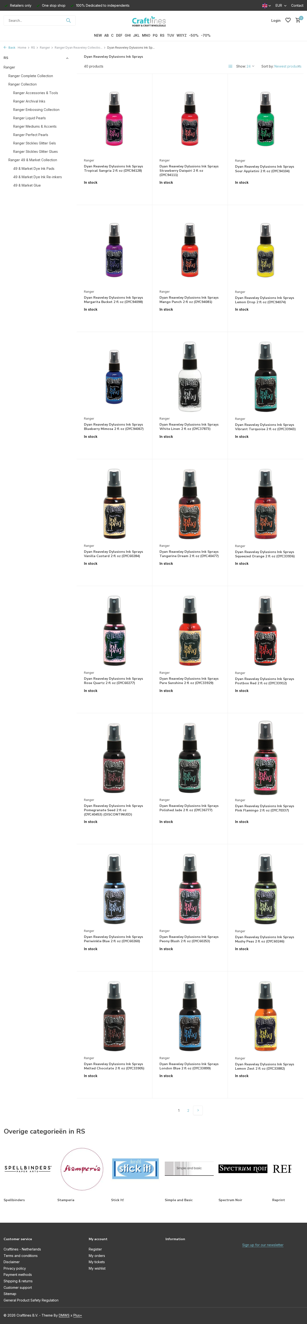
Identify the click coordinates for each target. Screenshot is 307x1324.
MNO (146, 35)
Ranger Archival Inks (29, 101)
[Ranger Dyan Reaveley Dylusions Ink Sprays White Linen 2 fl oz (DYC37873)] (189, 376)
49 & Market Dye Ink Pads (33, 168)
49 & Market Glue (27, 185)
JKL (136, 35)
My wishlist (97, 1268)
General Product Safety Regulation (31, 1300)
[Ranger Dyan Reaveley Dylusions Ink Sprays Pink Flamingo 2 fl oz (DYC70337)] (265, 757)
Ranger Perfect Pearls (30, 134)
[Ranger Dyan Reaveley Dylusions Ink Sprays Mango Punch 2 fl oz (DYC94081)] (189, 249)
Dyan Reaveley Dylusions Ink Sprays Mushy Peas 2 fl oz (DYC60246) (264, 939)
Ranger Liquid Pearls (29, 118)
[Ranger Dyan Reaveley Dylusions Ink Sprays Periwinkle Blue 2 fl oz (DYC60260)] (114, 888)
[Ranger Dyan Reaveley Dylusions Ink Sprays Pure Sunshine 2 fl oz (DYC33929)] (189, 630)
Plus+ (77, 1315)
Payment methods (18, 1275)
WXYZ (182, 35)
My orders (97, 1256)
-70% (206, 35)
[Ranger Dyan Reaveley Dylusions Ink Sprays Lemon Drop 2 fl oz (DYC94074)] (265, 249)
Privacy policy (15, 1268)
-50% (194, 35)
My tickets (97, 1262)
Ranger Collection (22, 84)
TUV (170, 35)
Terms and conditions (21, 1256)
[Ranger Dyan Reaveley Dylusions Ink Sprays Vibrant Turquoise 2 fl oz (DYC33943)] (265, 376)
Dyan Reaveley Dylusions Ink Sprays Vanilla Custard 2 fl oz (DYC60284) (113, 554)
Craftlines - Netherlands (22, 1249)
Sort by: (267, 66)
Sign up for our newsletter (262, 1245)
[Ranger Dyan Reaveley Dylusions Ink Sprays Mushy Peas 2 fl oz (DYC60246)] (265, 888)
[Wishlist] (288, 20)
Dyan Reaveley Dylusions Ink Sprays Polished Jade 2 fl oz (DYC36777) (188, 808)
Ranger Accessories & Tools (35, 93)
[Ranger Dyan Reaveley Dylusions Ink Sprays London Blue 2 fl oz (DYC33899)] (189, 1016)
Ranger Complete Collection (30, 76)
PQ (155, 35)
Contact (297, 5)
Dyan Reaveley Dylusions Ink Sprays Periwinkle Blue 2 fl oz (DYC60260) (113, 939)
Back (11, 47)
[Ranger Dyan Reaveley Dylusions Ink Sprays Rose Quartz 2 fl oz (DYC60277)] (114, 630)
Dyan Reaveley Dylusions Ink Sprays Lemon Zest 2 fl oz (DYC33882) (264, 1066)
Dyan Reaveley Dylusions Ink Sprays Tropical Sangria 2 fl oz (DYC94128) (113, 168)
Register (95, 1249)
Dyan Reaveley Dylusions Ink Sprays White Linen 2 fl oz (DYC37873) (188, 426)
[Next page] (198, 1110)
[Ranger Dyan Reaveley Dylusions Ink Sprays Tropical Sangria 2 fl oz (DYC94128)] (114, 118)
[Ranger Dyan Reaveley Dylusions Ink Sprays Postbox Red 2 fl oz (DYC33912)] (265, 630)
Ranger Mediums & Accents (35, 126)
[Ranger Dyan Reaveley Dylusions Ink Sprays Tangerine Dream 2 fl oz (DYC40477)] (189, 503)
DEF (119, 35)
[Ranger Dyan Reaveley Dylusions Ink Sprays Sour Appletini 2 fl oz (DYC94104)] (265, 118)
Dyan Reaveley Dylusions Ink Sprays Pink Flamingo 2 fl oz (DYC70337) (264, 808)
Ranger (45, 47)
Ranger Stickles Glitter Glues (35, 151)
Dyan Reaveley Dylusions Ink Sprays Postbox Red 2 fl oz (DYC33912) (264, 681)
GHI (128, 35)
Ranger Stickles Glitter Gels (34, 143)
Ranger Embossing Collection (36, 109)
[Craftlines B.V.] (153, 20)
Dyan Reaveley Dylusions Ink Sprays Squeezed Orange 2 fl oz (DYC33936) (265, 554)
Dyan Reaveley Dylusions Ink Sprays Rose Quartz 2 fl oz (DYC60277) (113, 681)
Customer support (18, 1287)
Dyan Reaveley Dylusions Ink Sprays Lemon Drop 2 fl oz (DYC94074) (264, 300)
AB (106, 35)
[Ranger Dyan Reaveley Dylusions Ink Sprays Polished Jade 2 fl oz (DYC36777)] (189, 757)
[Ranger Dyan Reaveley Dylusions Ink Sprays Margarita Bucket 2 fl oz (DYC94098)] (114, 249)
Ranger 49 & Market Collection (32, 160)
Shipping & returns (18, 1281)
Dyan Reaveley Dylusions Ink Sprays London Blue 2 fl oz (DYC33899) (188, 1066)
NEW (98, 35)
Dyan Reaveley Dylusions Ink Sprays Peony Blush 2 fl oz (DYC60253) (188, 939)
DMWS (64, 1315)
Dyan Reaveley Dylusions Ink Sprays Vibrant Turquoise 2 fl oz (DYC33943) (265, 427)
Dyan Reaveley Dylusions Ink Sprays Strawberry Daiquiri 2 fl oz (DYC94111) (188, 170)
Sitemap (10, 1294)
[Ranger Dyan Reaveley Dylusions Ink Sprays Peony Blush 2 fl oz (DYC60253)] (189, 888)
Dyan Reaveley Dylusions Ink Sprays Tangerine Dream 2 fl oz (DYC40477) (189, 554)
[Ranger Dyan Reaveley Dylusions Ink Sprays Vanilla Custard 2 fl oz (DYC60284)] (114, 503)
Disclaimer (12, 1262)
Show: (241, 66)
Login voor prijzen (114, 192)
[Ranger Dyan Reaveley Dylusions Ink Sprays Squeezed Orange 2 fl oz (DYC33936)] (265, 503)
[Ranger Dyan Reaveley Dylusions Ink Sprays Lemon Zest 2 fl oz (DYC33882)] (265, 1016)
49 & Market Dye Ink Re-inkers (37, 177)
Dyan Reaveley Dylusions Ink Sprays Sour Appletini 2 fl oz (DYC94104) (264, 169)
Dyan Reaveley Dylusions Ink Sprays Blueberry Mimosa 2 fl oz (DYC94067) (114, 426)
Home (22, 47)
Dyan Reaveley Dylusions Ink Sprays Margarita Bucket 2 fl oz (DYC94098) (113, 300)
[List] (230, 66)
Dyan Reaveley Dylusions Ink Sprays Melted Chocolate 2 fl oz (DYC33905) (114, 1066)
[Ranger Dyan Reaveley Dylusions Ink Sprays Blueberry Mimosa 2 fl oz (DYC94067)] (114, 376)
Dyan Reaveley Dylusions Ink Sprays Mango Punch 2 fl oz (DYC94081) (188, 300)
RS (162, 35)
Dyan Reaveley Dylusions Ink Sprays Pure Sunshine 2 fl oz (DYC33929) (188, 681)
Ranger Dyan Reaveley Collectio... (78, 47)
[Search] (68, 20)
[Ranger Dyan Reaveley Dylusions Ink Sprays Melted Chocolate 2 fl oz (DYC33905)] (114, 1016)
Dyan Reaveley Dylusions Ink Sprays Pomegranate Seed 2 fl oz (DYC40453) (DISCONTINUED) (113, 810)
